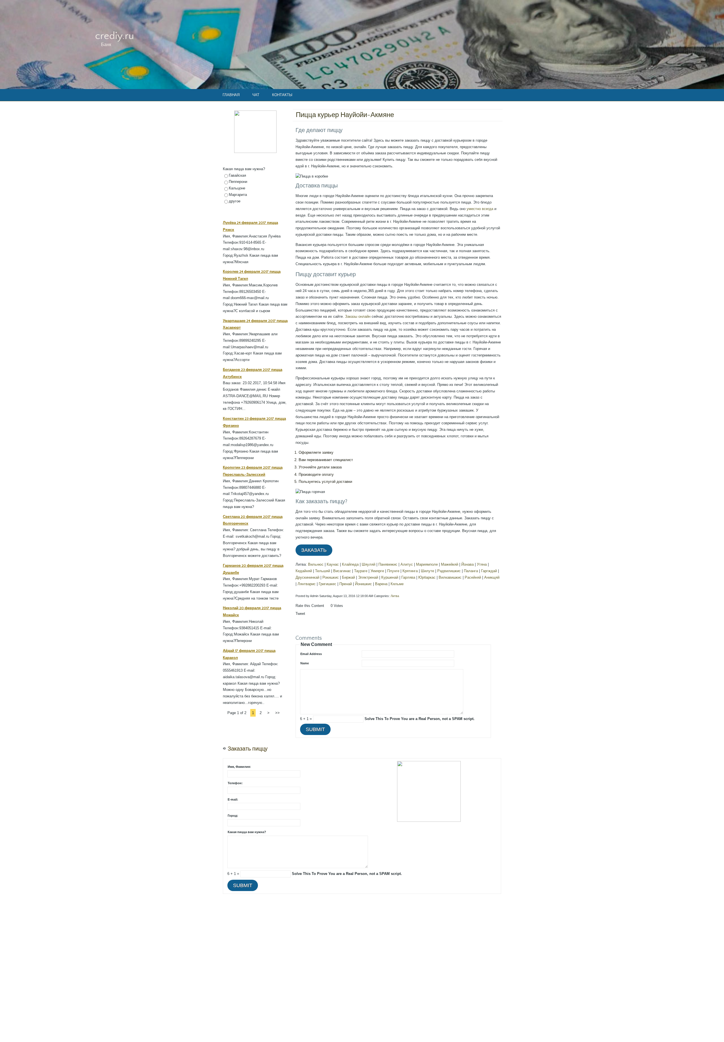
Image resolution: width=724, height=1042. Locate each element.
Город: (233, 815)
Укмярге (377, 571)
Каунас (333, 564)
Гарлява (408, 577)
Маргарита (238, 195)
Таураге (360, 571)
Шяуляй (368, 564)
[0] (327, 611)
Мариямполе (427, 564)
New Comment (316, 644)
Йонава (467, 564)
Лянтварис (307, 584)
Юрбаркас (427, 577)
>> (277, 713)
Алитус (406, 564)
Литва (395, 596)
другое (234, 201)
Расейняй (473, 577)
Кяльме (397, 584)
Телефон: (235, 783)
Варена (381, 584)
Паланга (471, 571)
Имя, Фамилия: (239, 766)
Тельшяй (322, 571)
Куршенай (389, 577)
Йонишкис (363, 584)
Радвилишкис (449, 571)
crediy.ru (114, 36)
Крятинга (410, 571)
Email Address (311, 654)
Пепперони (238, 182)
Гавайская (237, 175)
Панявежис (387, 564)
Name (304, 663)
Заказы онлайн (357, 316)
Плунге (393, 571)
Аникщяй (491, 577)
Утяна (482, 564)
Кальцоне (237, 188)
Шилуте (427, 571)
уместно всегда (480, 209)
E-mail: (233, 799)
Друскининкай (307, 577)
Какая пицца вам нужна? (247, 832)
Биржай (348, 577)
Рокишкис (330, 577)
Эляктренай (368, 577)
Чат (255, 95)
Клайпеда (350, 564)
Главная (231, 95)
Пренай (345, 584)
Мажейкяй (449, 564)
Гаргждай (489, 571)
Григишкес (327, 584)
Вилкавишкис (450, 577)
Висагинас (342, 571)
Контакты (282, 95)
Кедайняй (304, 571)
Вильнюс (316, 564)
